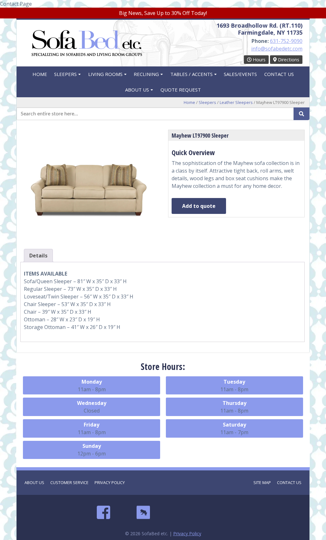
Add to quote (199, 205)
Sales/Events (240, 74)
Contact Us (279, 74)
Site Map (262, 482)
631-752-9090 (286, 41)
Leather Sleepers (236, 102)
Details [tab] (38, 255)
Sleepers (65, 74)
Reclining (146, 74)
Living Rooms (105, 74)
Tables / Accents (191, 74)
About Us (137, 89)
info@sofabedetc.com (276, 48)
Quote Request (180, 89)
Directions (288, 60)
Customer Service (69, 482)
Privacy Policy (110, 482)
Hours (259, 60)
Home (39, 74)
